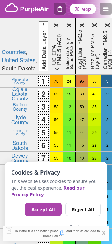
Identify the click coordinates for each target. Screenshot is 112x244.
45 (82, 145)
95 (82, 81)
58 (56, 106)
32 (94, 119)
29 (94, 132)
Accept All (43, 209)
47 (82, 119)
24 (69, 81)
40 (94, 93)
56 (56, 119)
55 (56, 132)
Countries (14, 52)
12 (69, 119)
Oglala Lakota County (20, 93)
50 (94, 81)
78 (56, 81)
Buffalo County (20, 106)
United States (18, 60)
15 (69, 93)
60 (82, 93)
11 (69, 132)
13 (69, 106)
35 (94, 106)
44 (82, 132)
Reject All (83, 209)
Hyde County (20, 119)
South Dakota (20, 145)
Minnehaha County (20, 81)
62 (56, 93)
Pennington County (20, 132)
